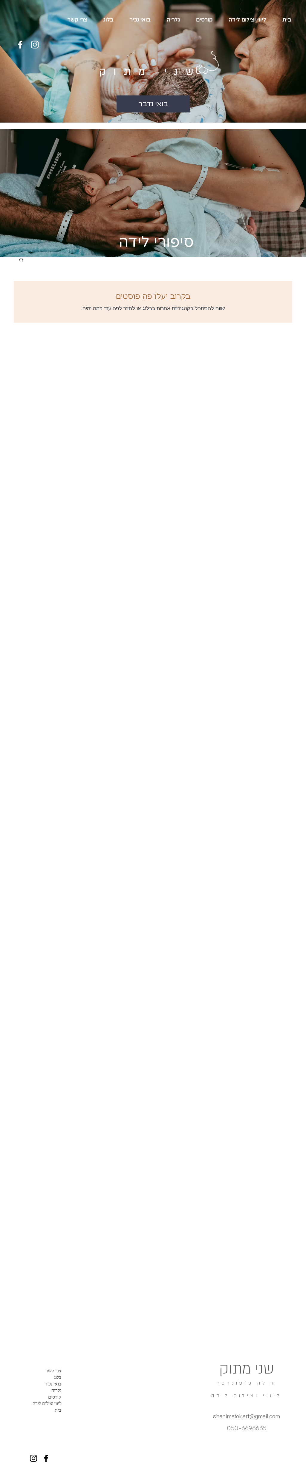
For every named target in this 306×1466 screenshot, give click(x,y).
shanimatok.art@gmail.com (246, 1416)
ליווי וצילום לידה (47, 1403)
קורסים (54, 1397)
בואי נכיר (53, 1384)
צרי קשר (53, 1371)
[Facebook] (20, 44)
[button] (21, 260)
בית (58, 1410)
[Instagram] (35, 44)
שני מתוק (150, 71)
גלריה (56, 1390)
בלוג (57, 1377)
